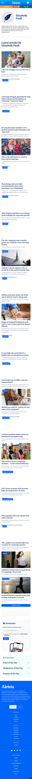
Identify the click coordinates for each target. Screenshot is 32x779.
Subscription (16, 734)
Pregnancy (5, 336)
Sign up (6, 638)
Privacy (16, 774)
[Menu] (5, 3)
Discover (16, 721)
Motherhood (6, 53)
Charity (4, 278)
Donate (15, 6)
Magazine (16, 732)
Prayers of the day (11, 673)
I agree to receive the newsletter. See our (16, 634)
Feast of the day (10, 663)
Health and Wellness (7, 472)
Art (3, 445)
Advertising (16, 738)
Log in (20, 707)
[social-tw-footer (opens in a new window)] (17, 750)
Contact (16, 768)
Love (4, 305)
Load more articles (16, 605)
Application (16, 730)
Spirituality (16, 719)
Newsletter (16, 728)
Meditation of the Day (13, 668)
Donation (16, 736)
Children (5, 167)
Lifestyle (16, 717)
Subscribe (6, 6)
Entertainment (6, 363)
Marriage (5, 140)
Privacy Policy (16, 771)
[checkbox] (3, 634)
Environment (6, 111)
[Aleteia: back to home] (16, 2)
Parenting (5, 196)
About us (16, 760)
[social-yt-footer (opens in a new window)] (11, 750)
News (16, 715)
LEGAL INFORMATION (16, 763)
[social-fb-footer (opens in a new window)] (14, 750)
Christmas (5, 80)
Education (5, 224)
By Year (16, 745)
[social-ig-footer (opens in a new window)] (20, 750)
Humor (4, 526)
